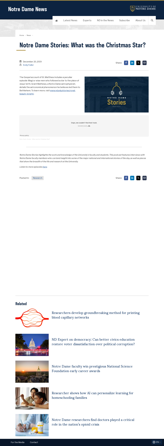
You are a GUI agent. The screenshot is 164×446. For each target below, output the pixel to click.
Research (37, 178)
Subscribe (124, 20)
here (45, 167)
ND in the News (105, 20)
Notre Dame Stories (25, 139)
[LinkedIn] (132, 63)
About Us (140, 20)
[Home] (56, 20)
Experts (87, 20)
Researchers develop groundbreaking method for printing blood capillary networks (96, 314)
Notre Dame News (27, 9)
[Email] (144, 63)
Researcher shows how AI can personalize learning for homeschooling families (93, 395)
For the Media (17, 442)
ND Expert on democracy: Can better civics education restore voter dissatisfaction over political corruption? (93, 341)
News (29, 35)
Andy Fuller (28, 65)
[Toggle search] (152, 20)
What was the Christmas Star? (41, 139)
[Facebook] (126, 63)
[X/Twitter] (138, 63)
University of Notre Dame (143, 9)
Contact (34, 442)
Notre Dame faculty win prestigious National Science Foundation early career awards (92, 368)
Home (21, 35)
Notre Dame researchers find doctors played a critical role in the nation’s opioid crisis (93, 421)
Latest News (70, 20)
